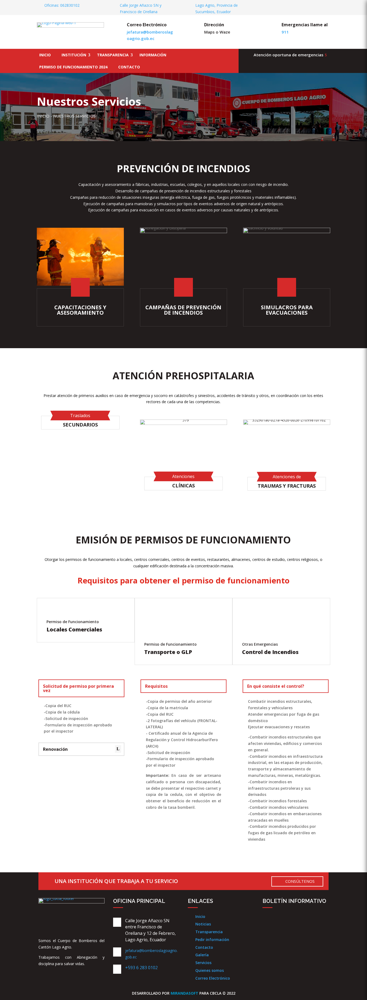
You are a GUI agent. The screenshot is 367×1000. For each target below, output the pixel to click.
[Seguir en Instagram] (326, 5)
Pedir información (212, 939)
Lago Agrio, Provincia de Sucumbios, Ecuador (216, 8)
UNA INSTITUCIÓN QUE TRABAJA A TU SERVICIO (116, 881)
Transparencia (113, 54)
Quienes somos (209, 970)
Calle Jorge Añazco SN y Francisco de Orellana (140, 8)
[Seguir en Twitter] (317, 5)
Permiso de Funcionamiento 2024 (73, 66)
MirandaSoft (184, 993)
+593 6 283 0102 (141, 967)
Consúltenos (300, 881)
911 (285, 32)
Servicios (203, 962)
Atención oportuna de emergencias (288, 54)
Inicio (45, 54)
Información (152, 54)
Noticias (203, 924)
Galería (202, 954)
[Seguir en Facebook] (307, 5)
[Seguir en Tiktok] (318, 923)
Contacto (129, 66)
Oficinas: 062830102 (62, 5)
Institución (74, 54)
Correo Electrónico (212, 978)
